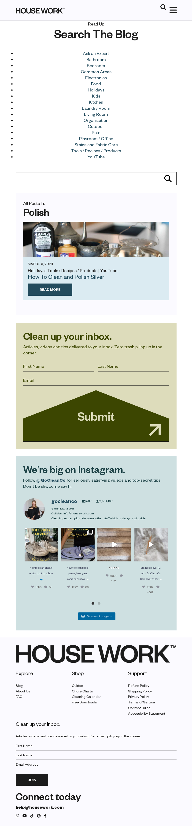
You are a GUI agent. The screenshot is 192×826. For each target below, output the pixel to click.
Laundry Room (96, 108)
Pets (96, 132)
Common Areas (96, 71)
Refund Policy (138, 685)
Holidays (96, 89)
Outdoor (96, 126)
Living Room (96, 114)
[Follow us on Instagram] (17, 816)
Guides (77, 685)
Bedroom (96, 65)
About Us (23, 691)
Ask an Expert (96, 53)
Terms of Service (141, 702)
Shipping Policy (140, 691)
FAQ (19, 697)
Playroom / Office (96, 138)
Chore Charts (82, 691)
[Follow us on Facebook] (45, 816)
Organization (96, 120)
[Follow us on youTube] (24, 816)
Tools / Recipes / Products (96, 150)
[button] (93, 603)
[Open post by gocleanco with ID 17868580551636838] (151, 544)
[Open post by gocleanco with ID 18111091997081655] (114, 544)
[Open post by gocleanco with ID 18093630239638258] (41, 544)
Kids (96, 95)
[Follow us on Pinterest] (39, 816)
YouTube (96, 156)
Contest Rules (139, 708)
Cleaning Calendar (86, 697)
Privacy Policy (138, 697)
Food (96, 83)
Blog (19, 685)
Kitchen (96, 102)
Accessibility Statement (146, 713)
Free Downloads (84, 702)
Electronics (96, 77)
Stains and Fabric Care (96, 144)
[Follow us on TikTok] (31, 816)
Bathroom (96, 59)
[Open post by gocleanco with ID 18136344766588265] (78, 544)
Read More (50, 289)
